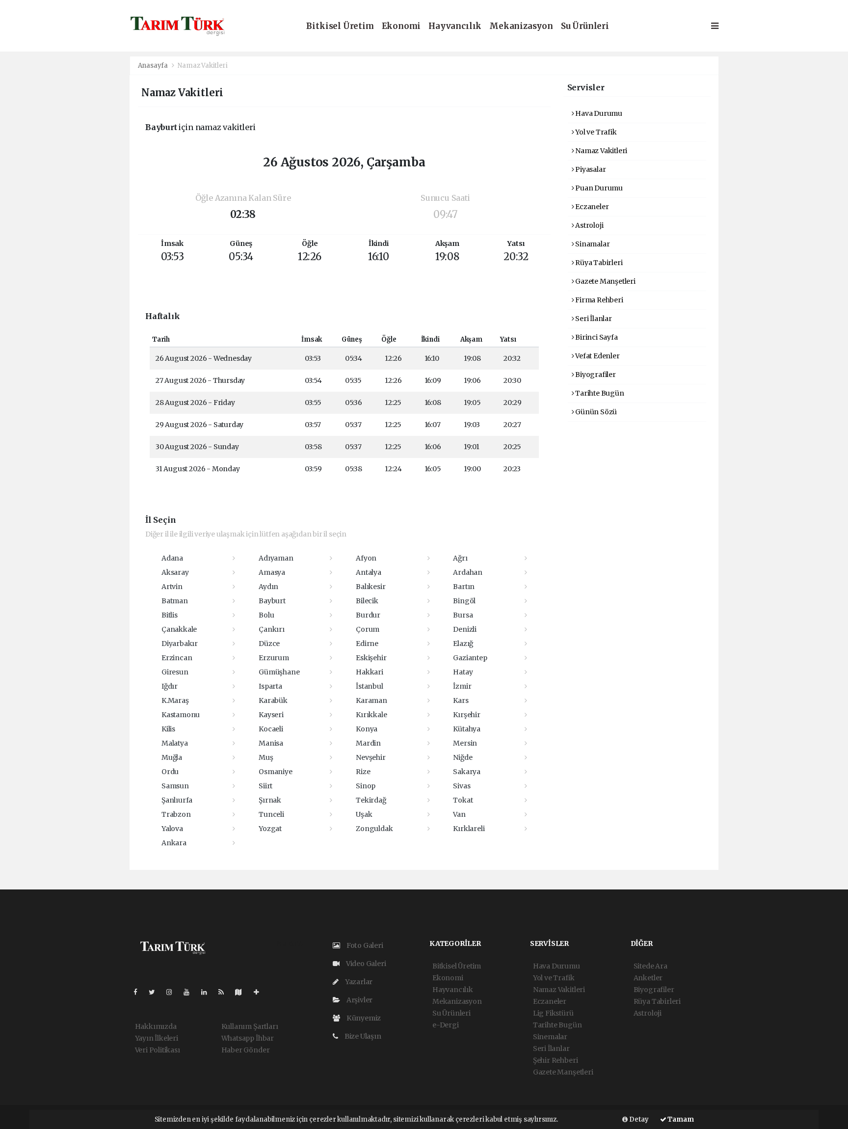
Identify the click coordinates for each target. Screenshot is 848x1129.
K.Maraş (175, 700)
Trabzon (176, 814)
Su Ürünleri (585, 26)
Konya (366, 729)
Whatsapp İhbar (247, 1038)
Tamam (680, 1119)
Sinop (365, 785)
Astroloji (588, 225)
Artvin (172, 586)
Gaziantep (470, 657)
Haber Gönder (245, 1050)
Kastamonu (180, 714)
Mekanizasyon (521, 26)
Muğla (171, 757)
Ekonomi (401, 26)
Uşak (364, 814)
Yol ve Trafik (595, 132)
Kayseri (271, 714)
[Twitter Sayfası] (156, 992)
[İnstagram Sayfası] (173, 992)
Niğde (462, 757)
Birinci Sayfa (595, 337)
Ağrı (460, 558)
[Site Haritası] (242, 992)
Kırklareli (468, 828)
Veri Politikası (157, 1050)
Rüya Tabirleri (598, 262)
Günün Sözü (595, 411)
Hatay (463, 672)
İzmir (462, 686)
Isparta (270, 686)
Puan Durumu (598, 188)
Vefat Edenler (596, 355)
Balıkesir (370, 586)
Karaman (371, 700)
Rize (363, 771)
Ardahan (467, 572)
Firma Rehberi (598, 300)
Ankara (173, 842)
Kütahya (466, 729)
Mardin (368, 743)
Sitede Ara (650, 966)
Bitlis (169, 615)
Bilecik (367, 600)
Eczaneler (591, 206)
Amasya (272, 572)
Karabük (273, 700)
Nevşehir (370, 757)
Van (459, 814)
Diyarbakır (179, 643)
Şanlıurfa (176, 800)
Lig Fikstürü (553, 1013)
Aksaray (175, 572)
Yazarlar (358, 981)
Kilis (168, 729)
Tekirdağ (371, 800)
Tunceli (271, 814)
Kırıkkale (371, 714)
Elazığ (463, 643)
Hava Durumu (598, 113)
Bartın (464, 586)
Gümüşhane (279, 672)
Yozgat (270, 828)
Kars (460, 700)
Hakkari (369, 672)
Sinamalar (592, 244)
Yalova (172, 828)
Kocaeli (271, 729)
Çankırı (272, 629)
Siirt (265, 785)
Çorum (367, 629)
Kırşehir (466, 714)
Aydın (268, 586)
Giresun (174, 672)
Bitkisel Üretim (339, 26)
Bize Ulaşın (362, 1036)
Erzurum (274, 657)
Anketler (648, 977)
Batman (174, 600)
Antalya (368, 572)
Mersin (465, 743)
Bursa (463, 615)
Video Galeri (365, 963)
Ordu (170, 771)
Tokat (463, 800)
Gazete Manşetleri (605, 281)
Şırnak (270, 800)
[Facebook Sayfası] (139, 992)
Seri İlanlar (593, 318)
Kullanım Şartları (249, 1026)
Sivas (461, 785)
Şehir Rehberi (555, 1060)
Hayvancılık (454, 26)
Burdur (368, 615)
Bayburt (272, 600)
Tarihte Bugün (599, 393)
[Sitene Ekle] (260, 992)
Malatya (174, 743)
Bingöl (464, 600)
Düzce (269, 643)
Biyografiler (595, 374)
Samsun (175, 785)
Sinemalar (550, 1036)
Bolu (266, 615)
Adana (172, 558)
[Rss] (225, 992)
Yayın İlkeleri (156, 1038)
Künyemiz (363, 1018)
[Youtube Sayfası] (190, 992)
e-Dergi (445, 1025)
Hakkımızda (156, 1026)
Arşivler (358, 999)
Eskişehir (371, 657)
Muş (266, 757)
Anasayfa (153, 65)
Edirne (367, 643)
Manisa (271, 743)
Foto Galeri (364, 945)
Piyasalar (590, 169)
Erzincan (176, 657)
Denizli (465, 629)
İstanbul (369, 686)
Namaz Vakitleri (600, 150)
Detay (638, 1119)
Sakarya (466, 771)
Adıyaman (276, 558)
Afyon (366, 558)
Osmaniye (275, 771)
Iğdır (169, 686)
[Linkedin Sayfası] (208, 992)
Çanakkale (179, 629)
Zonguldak (374, 828)
